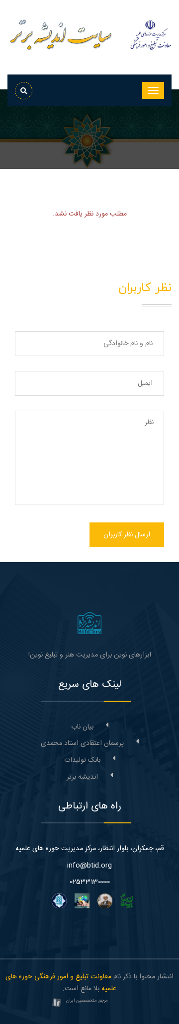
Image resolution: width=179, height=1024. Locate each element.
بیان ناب (82, 727)
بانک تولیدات (82, 760)
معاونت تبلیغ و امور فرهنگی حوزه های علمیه (60, 983)
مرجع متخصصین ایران (87, 1001)
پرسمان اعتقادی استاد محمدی (82, 743)
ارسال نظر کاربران (126, 535)
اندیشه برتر (82, 777)
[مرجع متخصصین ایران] (56, 1004)
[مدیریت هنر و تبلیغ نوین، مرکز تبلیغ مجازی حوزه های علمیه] (89, 623)
